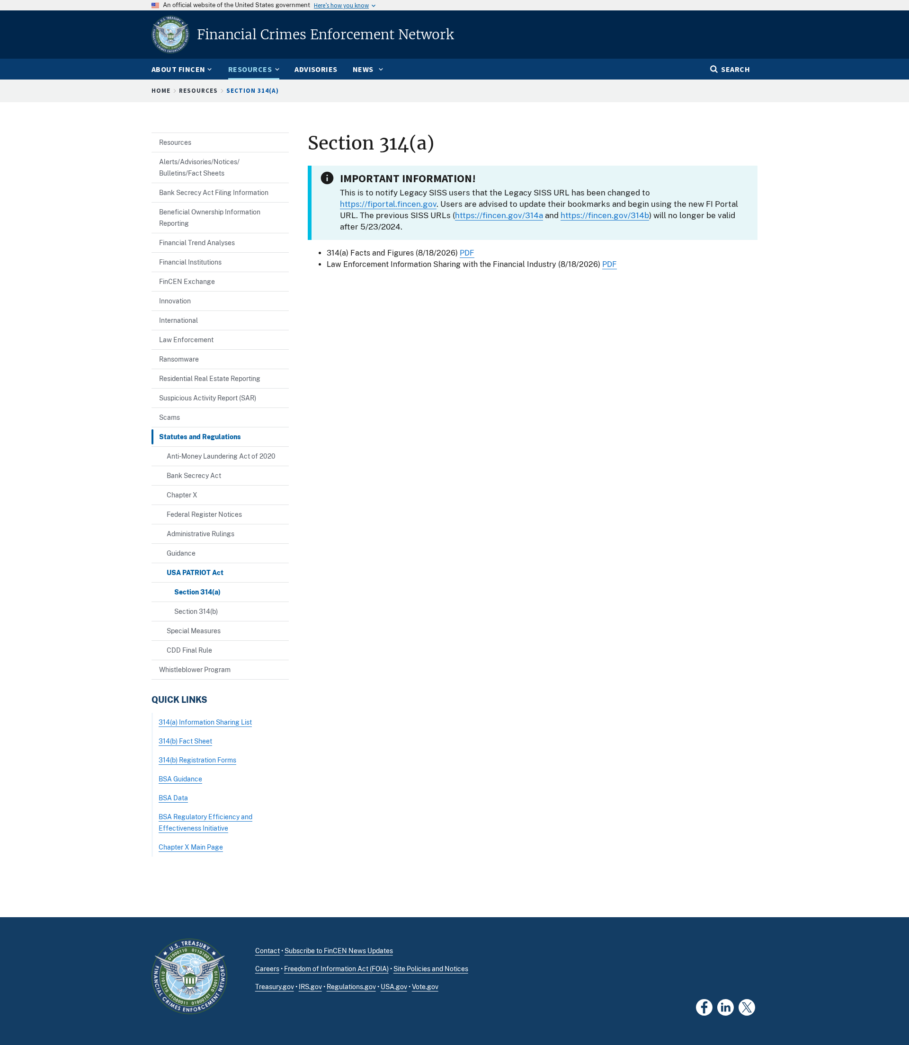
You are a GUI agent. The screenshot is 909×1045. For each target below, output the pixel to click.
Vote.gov (425, 987)
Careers (267, 969)
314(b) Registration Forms (197, 760)
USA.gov (394, 987)
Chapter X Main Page (191, 847)
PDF (467, 252)
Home (161, 91)
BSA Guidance (180, 779)
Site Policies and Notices (430, 969)
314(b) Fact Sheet (185, 741)
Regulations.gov (351, 987)
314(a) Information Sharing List (205, 722)
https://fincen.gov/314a (499, 215)
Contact (267, 951)
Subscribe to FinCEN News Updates (339, 951)
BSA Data (173, 798)
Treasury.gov (274, 987)
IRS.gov (310, 987)
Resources (198, 91)
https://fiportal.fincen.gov (388, 204)
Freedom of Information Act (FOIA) (336, 969)
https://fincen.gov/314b (605, 215)
